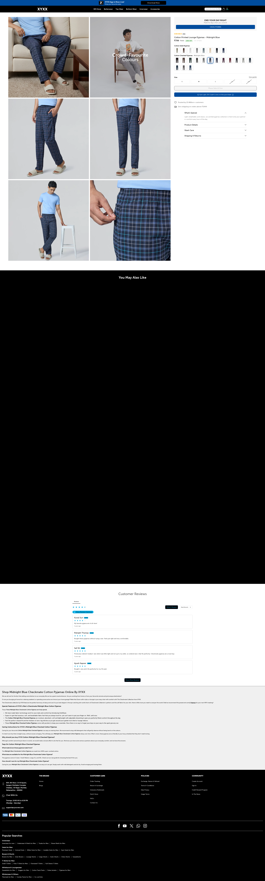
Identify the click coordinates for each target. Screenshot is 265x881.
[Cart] (224, 9)
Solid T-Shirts (6, 863)
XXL (249, 81)
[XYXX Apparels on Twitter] (131, 826)
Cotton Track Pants (38, 870)
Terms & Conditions (147, 785)
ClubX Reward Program (200, 790)
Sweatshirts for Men (8, 870)
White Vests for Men (34, 850)
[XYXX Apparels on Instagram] (145, 826)
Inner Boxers (19, 857)
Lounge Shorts (31, 857)
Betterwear (108, 9)
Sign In (194, 785)
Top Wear (119, 9)
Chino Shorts (65, 857)
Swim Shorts (54, 857)
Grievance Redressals (97, 790)
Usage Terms (145, 794)
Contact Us (94, 803)
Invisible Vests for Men (50, 850)
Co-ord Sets (38, 877)
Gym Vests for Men (67, 850)
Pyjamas (193, 702)
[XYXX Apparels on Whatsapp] (138, 826)
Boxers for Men (7, 857)
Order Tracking (95, 781)
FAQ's (92, 798)
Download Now (153, 3)
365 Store (97, 9)
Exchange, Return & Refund (150, 781)
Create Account (197, 781)
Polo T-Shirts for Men (21, 863)
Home (41, 781)
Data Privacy (145, 790)
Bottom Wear (131, 9)
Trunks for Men (44, 843)
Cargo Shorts (43, 857)
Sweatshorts (77, 857)
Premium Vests (7, 850)
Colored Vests (19, 850)
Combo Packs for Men (24, 877)
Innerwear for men (8, 843)
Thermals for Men (8, 877)
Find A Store (94, 794)
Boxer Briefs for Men (58, 843)
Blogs (41, 785)
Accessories (155, 9)
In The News (196, 794)
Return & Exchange (96, 785)
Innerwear (144, 9)
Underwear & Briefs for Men (26, 843)
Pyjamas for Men (64, 870)
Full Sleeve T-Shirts (51, 863)
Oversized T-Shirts (37, 863)
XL (232, 81)
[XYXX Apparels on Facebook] (119, 826)
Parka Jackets (52, 870)
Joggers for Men (23, 870)
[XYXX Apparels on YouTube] (125, 826)
